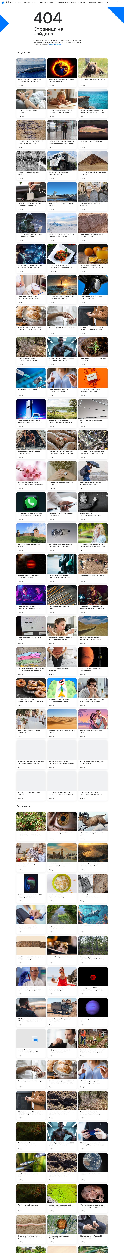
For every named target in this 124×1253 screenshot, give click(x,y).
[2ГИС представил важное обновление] (93, 817)
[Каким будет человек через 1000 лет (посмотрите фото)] (62, 351)
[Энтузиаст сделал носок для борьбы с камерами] (93, 289)
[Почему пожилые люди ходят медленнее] (93, 196)
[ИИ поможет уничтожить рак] (31, 382)
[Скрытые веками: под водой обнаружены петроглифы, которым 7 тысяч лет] (62, 817)
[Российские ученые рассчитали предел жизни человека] (62, 289)
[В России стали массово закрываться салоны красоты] (31, 289)
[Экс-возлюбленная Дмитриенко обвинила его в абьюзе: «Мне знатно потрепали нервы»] (93, 848)
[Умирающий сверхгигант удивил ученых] (62, 196)
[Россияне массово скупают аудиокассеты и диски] (93, 382)
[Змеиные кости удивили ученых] (93, 568)
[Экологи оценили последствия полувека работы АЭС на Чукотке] (93, 1043)
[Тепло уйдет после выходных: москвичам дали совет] (93, 475)
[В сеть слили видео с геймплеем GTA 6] (93, 723)
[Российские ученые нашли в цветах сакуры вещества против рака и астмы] (31, 475)
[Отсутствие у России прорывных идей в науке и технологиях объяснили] (31, 258)
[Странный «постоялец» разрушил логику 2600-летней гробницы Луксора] (31, 661)
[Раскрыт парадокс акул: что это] (93, 1012)
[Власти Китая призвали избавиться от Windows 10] (31, 1136)
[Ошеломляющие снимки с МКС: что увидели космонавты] (31, 981)
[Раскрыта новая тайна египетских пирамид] (93, 165)
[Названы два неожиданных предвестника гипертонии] (31, 1012)
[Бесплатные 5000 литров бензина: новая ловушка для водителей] (62, 568)
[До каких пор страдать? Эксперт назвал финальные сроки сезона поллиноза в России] (93, 537)
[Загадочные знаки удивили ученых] (62, 599)
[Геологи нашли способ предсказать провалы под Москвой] (31, 351)
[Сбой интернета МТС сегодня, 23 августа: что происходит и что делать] (93, 320)
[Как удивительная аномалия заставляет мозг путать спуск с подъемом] (93, 630)
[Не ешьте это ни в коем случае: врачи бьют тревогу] (62, 981)
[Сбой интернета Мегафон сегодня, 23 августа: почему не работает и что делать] (93, 1229)
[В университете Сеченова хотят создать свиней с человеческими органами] (62, 444)
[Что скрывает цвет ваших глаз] (62, 919)
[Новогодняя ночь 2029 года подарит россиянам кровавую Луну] (93, 1074)
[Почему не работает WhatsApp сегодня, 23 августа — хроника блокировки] (31, 506)
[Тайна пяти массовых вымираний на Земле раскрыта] (62, 72)
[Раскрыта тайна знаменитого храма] (31, 537)
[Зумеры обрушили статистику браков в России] (31, 723)
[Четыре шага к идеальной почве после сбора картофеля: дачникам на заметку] (62, 1198)
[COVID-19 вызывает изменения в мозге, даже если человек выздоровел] (93, 692)
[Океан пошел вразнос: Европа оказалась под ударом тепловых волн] (93, 103)
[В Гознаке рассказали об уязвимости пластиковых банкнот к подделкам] (62, 754)
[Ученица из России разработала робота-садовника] (31, 879)
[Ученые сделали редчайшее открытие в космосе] (31, 568)
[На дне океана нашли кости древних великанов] (62, 1012)
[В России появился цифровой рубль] (31, 630)
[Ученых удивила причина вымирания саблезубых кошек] (62, 413)
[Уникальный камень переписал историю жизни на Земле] (93, 950)
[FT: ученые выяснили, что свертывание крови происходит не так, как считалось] (31, 1074)
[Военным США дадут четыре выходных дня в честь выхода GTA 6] (93, 599)
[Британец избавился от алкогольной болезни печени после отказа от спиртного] (93, 786)
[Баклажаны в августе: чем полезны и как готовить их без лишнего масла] (62, 258)
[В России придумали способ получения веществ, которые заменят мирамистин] (62, 879)
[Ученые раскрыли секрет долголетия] (31, 950)
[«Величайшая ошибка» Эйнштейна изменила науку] (93, 506)
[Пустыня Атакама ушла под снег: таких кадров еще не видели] (31, 848)
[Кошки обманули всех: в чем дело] (62, 1043)
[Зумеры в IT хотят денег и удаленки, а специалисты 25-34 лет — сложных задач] (31, 599)
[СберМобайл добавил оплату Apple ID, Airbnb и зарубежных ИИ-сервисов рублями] (62, 786)
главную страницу (54, 44)
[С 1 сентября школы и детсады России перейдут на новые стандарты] (62, 103)
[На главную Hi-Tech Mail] (8, 2)
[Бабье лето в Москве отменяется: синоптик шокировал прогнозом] (62, 134)
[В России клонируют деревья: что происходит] (93, 351)
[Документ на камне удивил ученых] (31, 165)
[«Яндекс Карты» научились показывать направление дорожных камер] (62, 692)
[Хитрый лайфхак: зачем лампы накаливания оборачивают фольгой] (62, 537)
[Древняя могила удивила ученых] (93, 72)
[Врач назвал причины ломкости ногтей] (62, 475)
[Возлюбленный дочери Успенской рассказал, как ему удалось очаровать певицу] (31, 754)
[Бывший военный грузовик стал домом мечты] (62, 1105)
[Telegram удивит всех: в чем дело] (62, 320)
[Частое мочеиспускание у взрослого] (62, 661)
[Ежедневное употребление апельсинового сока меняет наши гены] (93, 258)
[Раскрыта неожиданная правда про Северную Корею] (31, 227)
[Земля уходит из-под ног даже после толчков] (93, 754)
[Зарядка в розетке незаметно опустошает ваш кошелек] (31, 196)
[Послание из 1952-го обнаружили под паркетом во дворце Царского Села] (31, 134)
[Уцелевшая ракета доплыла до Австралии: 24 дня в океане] (31, 72)
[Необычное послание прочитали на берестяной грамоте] (31, 1043)
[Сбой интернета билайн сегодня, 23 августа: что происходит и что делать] (31, 1105)
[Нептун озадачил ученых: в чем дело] (93, 1105)
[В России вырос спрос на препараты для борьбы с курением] (62, 382)
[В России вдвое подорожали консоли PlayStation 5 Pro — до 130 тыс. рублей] (31, 413)
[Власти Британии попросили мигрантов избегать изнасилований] (62, 950)
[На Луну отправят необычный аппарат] (31, 786)
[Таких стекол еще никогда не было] (93, 413)
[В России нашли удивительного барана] (93, 919)
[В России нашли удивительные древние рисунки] (93, 227)
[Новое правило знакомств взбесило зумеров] (62, 1074)
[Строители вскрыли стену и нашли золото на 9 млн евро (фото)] (31, 817)
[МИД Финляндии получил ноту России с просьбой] (62, 848)
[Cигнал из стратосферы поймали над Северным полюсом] (62, 227)
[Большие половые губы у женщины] (31, 103)
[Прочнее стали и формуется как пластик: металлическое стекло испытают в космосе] (93, 444)
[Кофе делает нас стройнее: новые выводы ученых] (62, 1136)
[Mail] (3, 2)
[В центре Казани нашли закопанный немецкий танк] (93, 981)
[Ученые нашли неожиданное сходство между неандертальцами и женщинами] (31, 444)
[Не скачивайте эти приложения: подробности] (62, 506)
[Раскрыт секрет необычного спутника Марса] (93, 661)
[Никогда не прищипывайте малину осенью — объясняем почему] (31, 919)
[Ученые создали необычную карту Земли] (62, 723)
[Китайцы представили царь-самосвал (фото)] (62, 165)
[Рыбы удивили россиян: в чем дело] (93, 134)
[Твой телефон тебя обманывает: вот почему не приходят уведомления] (62, 630)
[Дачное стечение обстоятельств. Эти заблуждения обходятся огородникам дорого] (93, 1136)
